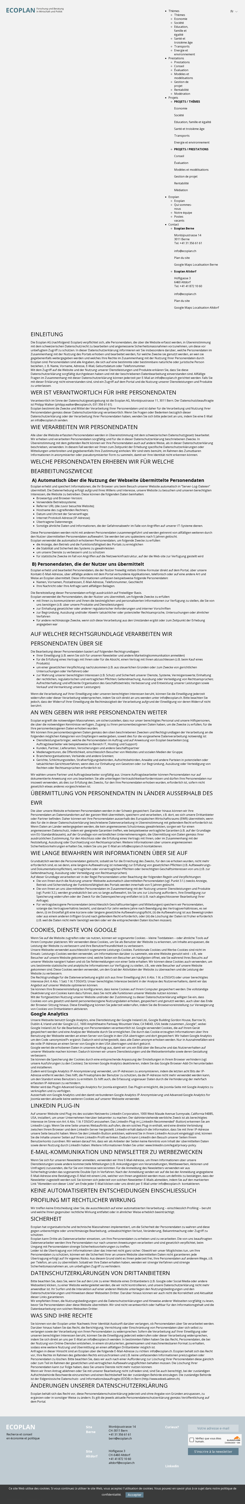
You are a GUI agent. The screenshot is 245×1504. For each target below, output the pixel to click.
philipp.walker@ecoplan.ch (73, 404)
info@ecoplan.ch (185, 251)
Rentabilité (181, 183)
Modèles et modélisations (191, 170)
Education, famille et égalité (192, 122)
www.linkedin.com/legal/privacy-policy (170, 1145)
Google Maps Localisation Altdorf (196, 308)
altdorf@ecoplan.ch (122, 1463)
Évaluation (181, 163)
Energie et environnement (191, 142)
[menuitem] (173, 11)
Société (179, 115)
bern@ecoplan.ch (120, 1438)
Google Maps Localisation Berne (196, 265)
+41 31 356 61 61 (120, 1434)
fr (232, 11)
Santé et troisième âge (189, 129)
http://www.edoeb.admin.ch (161, 1379)
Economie (180, 108)
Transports (182, 136)
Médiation (181, 190)
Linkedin (172, 1466)
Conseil (179, 156)
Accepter (134, 1495)
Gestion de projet (185, 176)
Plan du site (182, 258)
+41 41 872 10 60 (120, 1459)
